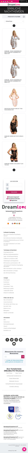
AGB (4, 319)
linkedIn (20, 340)
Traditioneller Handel (8, 290)
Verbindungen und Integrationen (11, 260)
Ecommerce (6, 282)
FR (12, 223)
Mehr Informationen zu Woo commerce (12, 268)
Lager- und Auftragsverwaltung (11, 256)
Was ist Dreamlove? (8, 300)
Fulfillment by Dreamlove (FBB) (11, 258)
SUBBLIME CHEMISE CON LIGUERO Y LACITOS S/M (13, 164)
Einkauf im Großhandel (9, 292)
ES (8, 223)
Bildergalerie (6, 310)
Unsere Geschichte (8, 302)
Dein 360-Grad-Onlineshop (9, 273)
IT (17, 223)
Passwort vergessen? (14, 197)
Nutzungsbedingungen (9, 324)
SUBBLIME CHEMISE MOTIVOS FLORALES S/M (13, 137)
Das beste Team (7, 306)
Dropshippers (7, 280)
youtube (14, 344)
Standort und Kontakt (8, 312)
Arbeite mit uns (7, 308)
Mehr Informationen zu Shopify (11, 270)
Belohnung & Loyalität (8, 288)
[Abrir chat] (24, 449)
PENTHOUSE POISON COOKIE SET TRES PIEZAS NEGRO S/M (13, 109)
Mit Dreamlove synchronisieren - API (12, 263)
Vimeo (12, 340)
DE (15, 223)
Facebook (7, 340)
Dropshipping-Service (8, 252)
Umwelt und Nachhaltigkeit (10, 328)
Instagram (16, 340)
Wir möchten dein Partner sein (11, 304)
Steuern (5, 326)
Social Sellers (7, 284)
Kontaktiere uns (7, 330)
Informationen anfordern (14, 198)
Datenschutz (6, 322)
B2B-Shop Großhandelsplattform (11, 254)
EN (10, 223)
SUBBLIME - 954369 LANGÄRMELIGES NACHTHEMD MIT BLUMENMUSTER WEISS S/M (13, 52)
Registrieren (14, 200)
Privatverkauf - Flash (8, 286)
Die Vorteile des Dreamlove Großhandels (13, 238)
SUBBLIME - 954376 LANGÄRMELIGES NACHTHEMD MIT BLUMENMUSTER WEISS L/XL (13, 81)
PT (19, 223)
